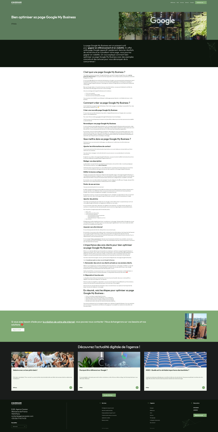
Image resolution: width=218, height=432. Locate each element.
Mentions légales (105, 428)
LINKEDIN (195, 410)
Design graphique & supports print (108, 412)
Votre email (15, 426)
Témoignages (152, 417)
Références (173, 2)
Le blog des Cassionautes (155, 420)
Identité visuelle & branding (107, 410)
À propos (192, 2)
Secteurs (187, 2)
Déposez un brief (199, 415)
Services (182, 2)
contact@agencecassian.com (22, 416)
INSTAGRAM (196, 407)
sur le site (98, 117)
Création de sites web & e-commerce (109, 415)
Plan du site (152, 428)
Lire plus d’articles (108, 395)
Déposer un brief (17, 329)
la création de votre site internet (59, 321)
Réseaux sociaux (105, 420)
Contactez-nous (200, 2)
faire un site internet (96, 239)
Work (178, 2)
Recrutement (152, 422)
